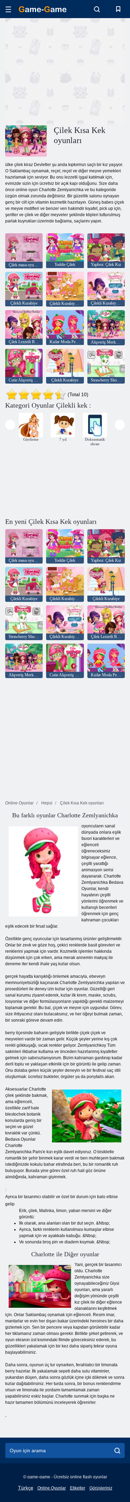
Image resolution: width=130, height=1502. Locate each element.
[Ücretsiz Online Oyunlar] (42, 9)
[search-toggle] (96, 9)
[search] (117, 1450)
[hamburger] (8, 9)
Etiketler (77, 1488)
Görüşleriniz (100, 1488)
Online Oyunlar (51, 1488)
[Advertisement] (64, 70)
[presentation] (10, 425)
